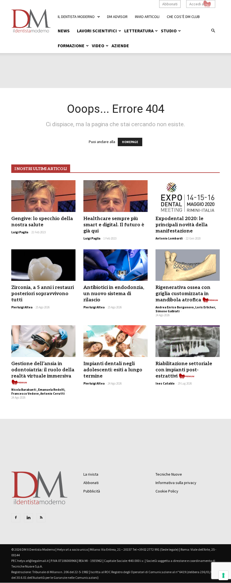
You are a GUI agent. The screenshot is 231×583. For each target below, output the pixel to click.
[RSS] (41, 517)
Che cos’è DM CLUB (183, 16)
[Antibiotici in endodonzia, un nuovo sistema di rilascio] (115, 265)
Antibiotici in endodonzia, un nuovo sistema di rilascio (113, 294)
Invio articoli (147, 16)
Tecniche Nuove (169, 474)
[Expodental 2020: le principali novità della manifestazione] (188, 196)
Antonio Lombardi (169, 238)
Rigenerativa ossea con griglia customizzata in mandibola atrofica (183, 294)
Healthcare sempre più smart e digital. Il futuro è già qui (113, 225)
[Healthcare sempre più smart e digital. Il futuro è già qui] (115, 196)
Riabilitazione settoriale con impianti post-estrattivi (184, 370)
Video (98, 45)
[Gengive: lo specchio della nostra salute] (43, 196)
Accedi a (196, 3)
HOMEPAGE (130, 142)
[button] (213, 30)
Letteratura (139, 30)
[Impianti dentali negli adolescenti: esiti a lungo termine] (115, 341)
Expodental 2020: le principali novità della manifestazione (182, 225)
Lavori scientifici (97, 30)
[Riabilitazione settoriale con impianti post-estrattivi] (188, 341)
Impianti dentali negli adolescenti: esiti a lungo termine (112, 370)
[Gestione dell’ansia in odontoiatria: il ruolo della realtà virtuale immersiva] (43, 341)
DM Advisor (117, 16)
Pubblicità (91, 491)
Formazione (71, 45)
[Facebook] (15, 517)
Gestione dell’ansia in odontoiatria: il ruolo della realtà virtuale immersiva (42, 370)
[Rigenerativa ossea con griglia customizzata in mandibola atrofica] (188, 265)
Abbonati (169, 3)
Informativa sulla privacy (176, 482)
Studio (169, 30)
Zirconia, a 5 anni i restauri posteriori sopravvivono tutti (42, 294)
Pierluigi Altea (21, 307)
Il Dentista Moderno (76, 16)
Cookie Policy (167, 491)
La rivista (90, 474)
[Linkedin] (28, 517)
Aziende (120, 45)
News (64, 30)
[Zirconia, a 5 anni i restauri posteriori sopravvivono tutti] (43, 265)
